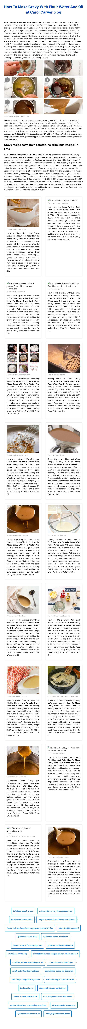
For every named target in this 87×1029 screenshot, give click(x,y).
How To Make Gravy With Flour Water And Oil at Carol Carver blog (43, 9)
